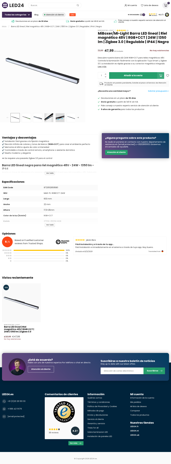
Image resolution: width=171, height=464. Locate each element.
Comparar (135, 410)
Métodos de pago (96, 410)
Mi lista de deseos (138, 406)
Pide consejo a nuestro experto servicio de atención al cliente (142, 21)
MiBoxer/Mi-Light (106, 30)
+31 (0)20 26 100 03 (16, 401)
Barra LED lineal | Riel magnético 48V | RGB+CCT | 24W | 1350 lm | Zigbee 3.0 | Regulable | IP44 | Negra (56, 26)
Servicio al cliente (96, 419)
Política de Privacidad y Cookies (102, 406)
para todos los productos (122, 109)
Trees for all (93, 427)
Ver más (73, 443)
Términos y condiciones (99, 402)
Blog (36, 14)
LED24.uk (134, 435)
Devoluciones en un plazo (32, 21)
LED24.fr (134, 426)
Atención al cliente (116, 152)
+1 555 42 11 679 (15, 408)
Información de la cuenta (142, 398)
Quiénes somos (95, 398)
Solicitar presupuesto (158, 91)
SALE (73, 14)
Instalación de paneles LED (100, 436)
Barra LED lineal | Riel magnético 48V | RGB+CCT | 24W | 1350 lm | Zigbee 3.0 (19, 329)
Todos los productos (139, 415)
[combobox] (54, 5)
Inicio (4, 26)
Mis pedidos (135, 402)
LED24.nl (134, 430)
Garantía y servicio (96, 423)
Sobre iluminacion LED (98, 432)
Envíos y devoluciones (98, 415)
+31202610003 (143, 144)
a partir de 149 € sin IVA (87, 21)
